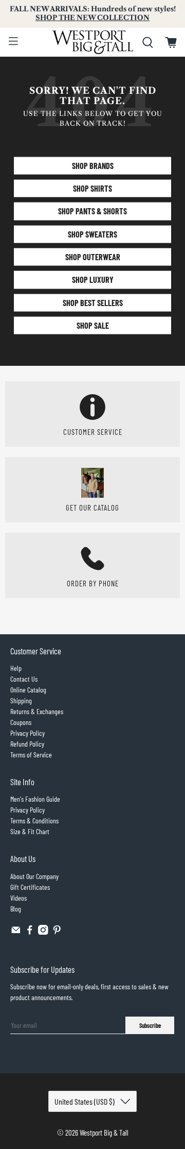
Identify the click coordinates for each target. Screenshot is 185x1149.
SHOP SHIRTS (92, 188)
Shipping (21, 700)
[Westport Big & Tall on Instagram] (43, 931)
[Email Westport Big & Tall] (16, 931)
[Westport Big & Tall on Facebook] (29, 931)
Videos (18, 897)
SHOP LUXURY (93, 279)
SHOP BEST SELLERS (93, 302)
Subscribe (150, 1025)
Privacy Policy (27, 733)
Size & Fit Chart (29, 831)
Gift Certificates (30, 887)
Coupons (20, 722)
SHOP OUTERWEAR (92, 257)
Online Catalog (28, 689)
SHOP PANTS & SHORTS (92, 211)
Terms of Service (31, 754)
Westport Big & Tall (104, 1132)
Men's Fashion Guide (35, 799)
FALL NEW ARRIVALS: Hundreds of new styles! (93, 13)
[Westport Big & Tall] (92, 42)
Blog (15, 908)
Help (16, 668)
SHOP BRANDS (93, 165)
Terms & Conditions (34, 820)
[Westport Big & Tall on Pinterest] (57, 931)
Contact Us (24, 678)
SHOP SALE (93, 325)
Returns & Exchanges (36, 711)
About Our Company (34, 876)
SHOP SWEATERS (92, 234)
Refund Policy (27, 743)
